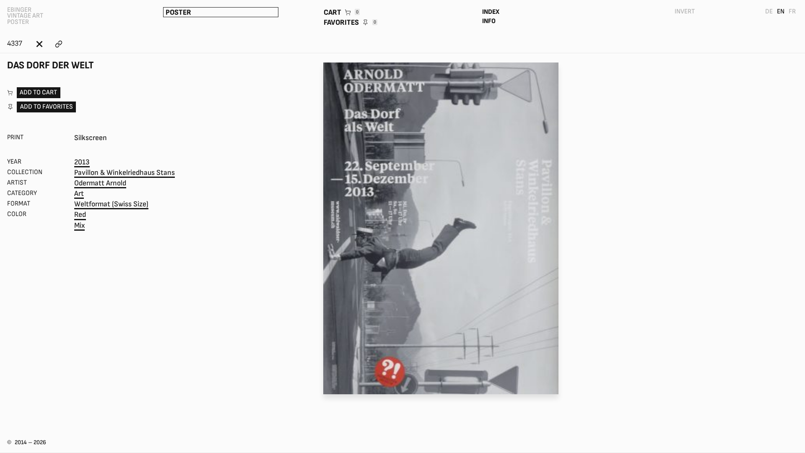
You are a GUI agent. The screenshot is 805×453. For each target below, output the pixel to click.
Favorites (350, 22)
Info (489, 21)
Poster (178, 12)
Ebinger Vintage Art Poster (25, 16)
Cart (341, 12)
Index (490, 12)
